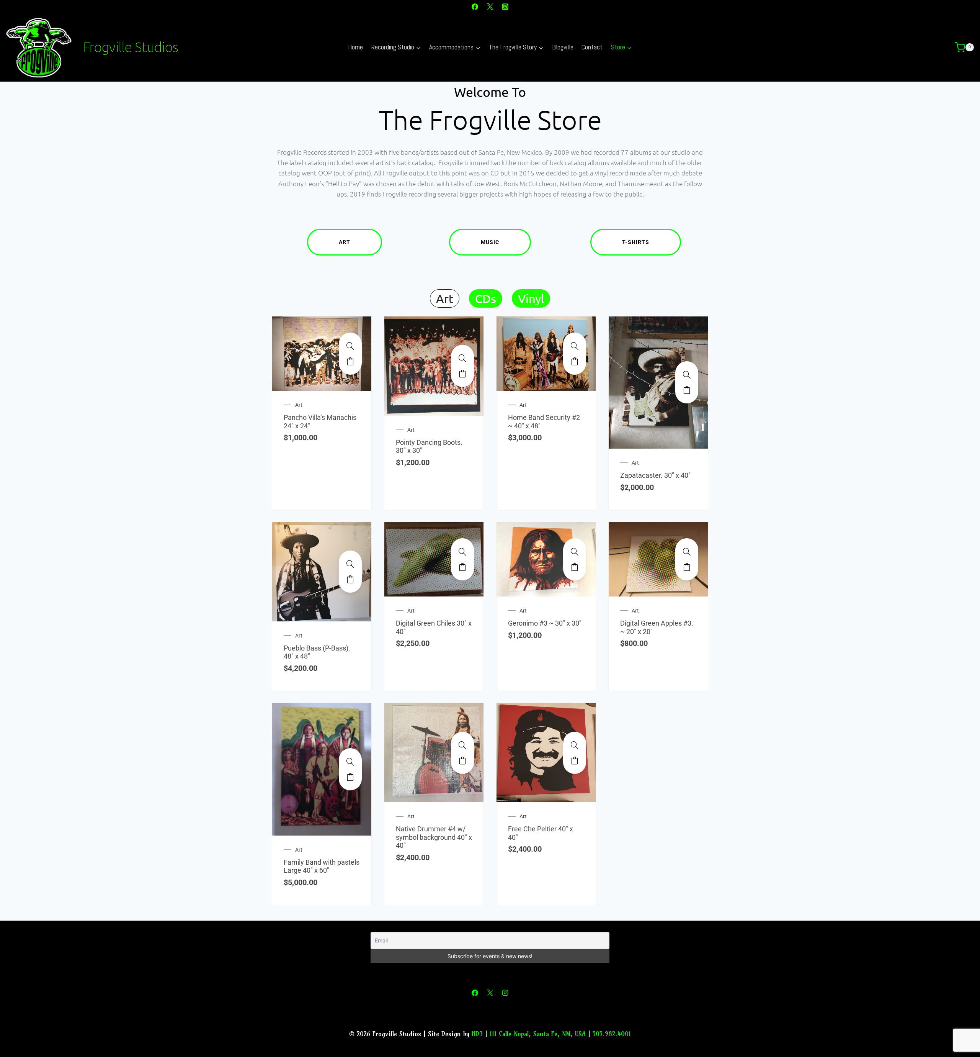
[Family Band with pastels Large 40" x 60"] (350, 761)
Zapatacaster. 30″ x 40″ (655, 475)
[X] (490, 6)
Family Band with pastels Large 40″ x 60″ (321, 866)
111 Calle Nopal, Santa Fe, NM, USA (538, 1034)
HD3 (477, 1034)
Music (490, 242)
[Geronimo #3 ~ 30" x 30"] (574, 551)
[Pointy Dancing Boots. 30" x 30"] (462, 358)
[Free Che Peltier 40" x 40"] (574, 745)
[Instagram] (504, 6)
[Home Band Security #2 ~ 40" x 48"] (574, 346)
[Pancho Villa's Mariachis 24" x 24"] (350, 346)
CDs (485, 298)
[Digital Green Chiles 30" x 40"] (462, 551)
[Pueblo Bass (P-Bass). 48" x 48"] (350, 564)
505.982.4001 (612, 1034)
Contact (592, 47)
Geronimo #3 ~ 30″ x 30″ (544, 623)
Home (355, 47)
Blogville (562, 47)
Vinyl (531, 298)
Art (344, 242)
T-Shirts (635, 242)
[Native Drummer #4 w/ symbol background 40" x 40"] (462, 745)
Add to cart (350, 361)
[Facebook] (475, 6)
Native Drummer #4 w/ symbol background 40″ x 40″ (434, 837)
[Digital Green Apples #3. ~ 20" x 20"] (687, 551)
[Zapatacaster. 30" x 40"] (687, 374)
